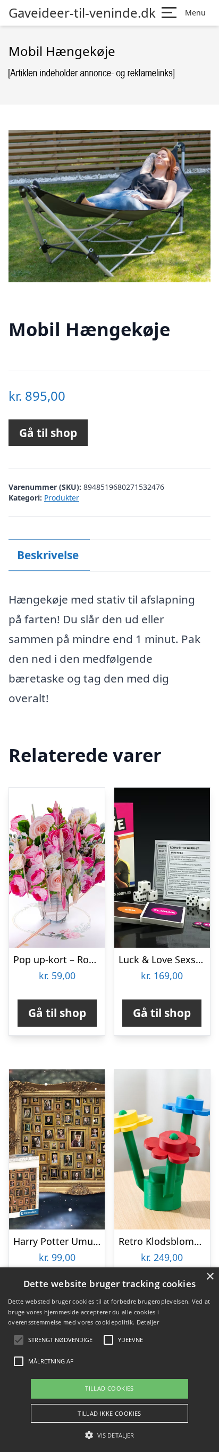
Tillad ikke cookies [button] (109, 1413)
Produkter (61, 498)
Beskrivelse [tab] (48, 555)
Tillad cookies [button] (109, 1388)
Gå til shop (48, 432)
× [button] (210, 1277)
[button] (109, 1435)
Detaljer (148, 1322)
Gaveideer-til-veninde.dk (82, 12)
